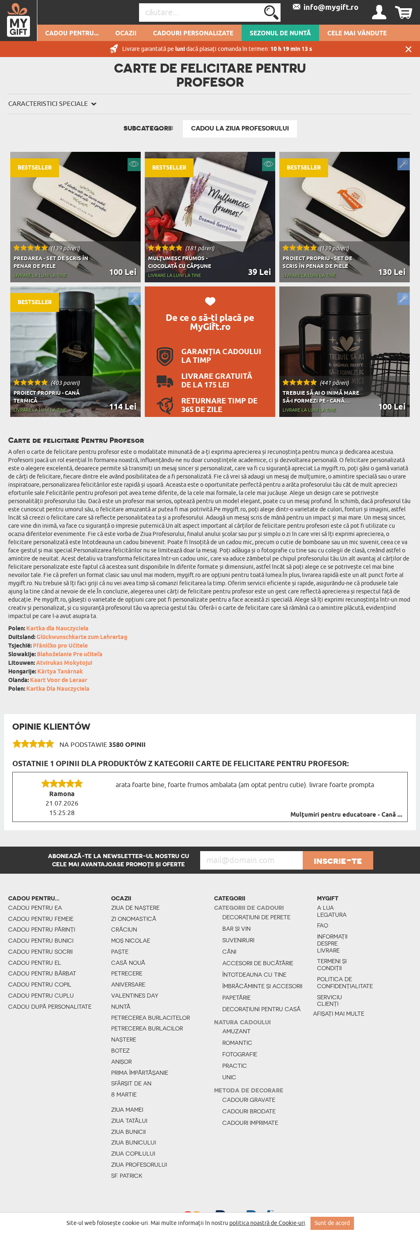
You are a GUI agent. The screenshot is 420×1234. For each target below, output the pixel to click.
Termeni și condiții (332, 964)
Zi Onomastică (133, 919)
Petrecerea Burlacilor (147, 1028)
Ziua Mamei (127, 1109)
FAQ (322, 925)
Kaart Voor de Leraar (58, 681)
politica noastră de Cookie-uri (267, 1223)
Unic (229, 1077)
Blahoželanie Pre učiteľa (70, 655)
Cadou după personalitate (49, 1006)
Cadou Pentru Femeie (40, 919)
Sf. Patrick (126, 1175)
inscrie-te (338, 860)
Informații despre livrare (332, 943)
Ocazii (126, 34)
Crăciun (124, 929)
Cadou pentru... (72, 34)
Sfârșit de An (131, 1083)
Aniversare (128, 984)
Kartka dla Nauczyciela (57, 629)
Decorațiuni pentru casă (261, 1009)
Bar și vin (236, 928)
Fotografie (239, 1054)
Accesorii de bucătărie (257, 963)
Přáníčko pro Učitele (60, 646)
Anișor (121, 1061)
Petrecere (126, 973)
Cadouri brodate (249, 1111)
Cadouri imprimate (250, 1123)
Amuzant (236, 1031)
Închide (408, 49)
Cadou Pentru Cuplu (41, 995)
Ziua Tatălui (129, 1120)
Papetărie (236, 997)
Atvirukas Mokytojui (64, 663)
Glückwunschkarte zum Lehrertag (82, 637)
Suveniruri (238, 940)
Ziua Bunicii (128, 1132)
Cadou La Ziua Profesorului (240, 128)
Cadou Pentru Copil (39, 984)
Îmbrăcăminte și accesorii (262, 986)
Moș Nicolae (130, 940)
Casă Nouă (128, 962)
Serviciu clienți (329, 1000)
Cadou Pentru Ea (35, 907)
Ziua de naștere (135, 907)
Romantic (237, 1042)
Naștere (123, 1039)
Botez (120, 1050)
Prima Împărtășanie (139, 1072)
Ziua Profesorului (139, 1164)
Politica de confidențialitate (339, 982)
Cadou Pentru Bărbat (42, 973)
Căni (229, 951)
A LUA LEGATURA (332, 911)
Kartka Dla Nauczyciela (57, 689)
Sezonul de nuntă (280, 34)
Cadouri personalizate (193, 34)
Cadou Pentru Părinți (41, 929)
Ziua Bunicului (133, 1142)
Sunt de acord (332, 1223)
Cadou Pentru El (34, 962)
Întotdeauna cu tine (254, 974)
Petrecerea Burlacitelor (150, 1017)
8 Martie (124, 1094)
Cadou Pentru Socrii (40, 951)
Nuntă (120, 1006)
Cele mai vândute (357, 34)
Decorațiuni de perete (256, 917)
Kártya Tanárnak (60, 672)
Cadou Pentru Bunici (40, 940)
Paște (119, 951)
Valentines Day (134, 995)
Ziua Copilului (133, 1153)
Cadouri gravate (248, 1100)
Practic (234, 1065)
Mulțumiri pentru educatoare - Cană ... (346, 815)
